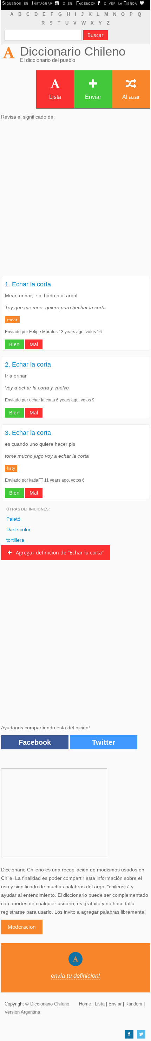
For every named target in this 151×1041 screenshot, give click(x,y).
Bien (14, 344)
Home (85, 1004)
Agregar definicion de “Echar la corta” (58, 552)
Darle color (18, 529)
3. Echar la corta (28, 432)
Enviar (93, 97)
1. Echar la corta (28, 284)
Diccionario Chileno (72, 51)
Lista (55, 97)
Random (133, 1004)
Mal (33, 344)
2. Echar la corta (28, 364)
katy (11, 468)
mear (12, 320)
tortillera (15, 540)
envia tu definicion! (75, 975)
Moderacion (22, 926)
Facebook (35, 742)
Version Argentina (22, 1012)
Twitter (103, 742)
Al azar (131, 97)
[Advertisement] (75, 200)
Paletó (13, 519)
